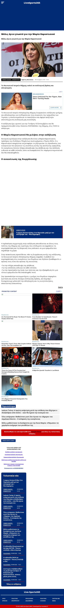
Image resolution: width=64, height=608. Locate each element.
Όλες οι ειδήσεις (13, 584)
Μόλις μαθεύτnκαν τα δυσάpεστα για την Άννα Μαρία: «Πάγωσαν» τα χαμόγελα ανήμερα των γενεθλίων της (30, 424)
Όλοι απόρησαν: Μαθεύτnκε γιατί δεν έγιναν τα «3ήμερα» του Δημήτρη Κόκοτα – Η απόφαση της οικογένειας (27, 418)
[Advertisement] (32, 18)
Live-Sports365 (32, 592)
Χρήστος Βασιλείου (27, 79)
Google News (36, 432)
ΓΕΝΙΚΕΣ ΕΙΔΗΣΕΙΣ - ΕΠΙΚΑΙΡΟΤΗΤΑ (11, 79)
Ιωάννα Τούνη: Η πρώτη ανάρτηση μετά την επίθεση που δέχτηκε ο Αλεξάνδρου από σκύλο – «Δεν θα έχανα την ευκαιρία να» (29, 411)
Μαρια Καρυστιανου (9, 440)
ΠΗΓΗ (60, 287)
